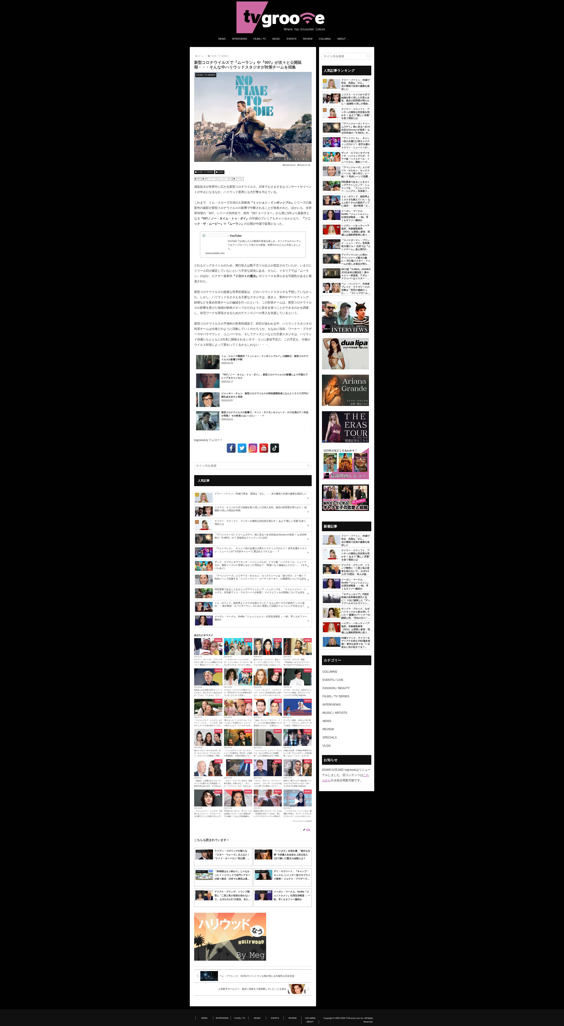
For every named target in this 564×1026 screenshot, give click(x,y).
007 (198, 179)
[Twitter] (242, 448)
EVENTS (275, 1018)
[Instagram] (253, 448)
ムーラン (239, 179)
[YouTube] (263, 448)
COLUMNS (310, 1018)
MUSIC (257, 1018)
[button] (308, 465)
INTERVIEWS (222, 1018)
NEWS (221, 172)
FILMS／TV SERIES (205, 172)
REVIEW (293, 1018)
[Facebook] (231, 448)
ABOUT (310, 1022)
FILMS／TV (239, 1018)
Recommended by (299, 821)
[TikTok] (274, 448)
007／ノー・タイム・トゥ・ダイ (218, 179)
